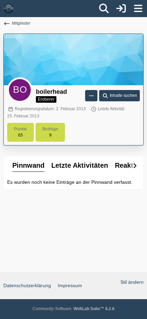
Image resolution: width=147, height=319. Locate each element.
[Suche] (104, 8)
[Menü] (138, 8)
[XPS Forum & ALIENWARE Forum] (8, 8)
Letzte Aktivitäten (79, 165)
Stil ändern (132, 282)
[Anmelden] (121, 8)
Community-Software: (73, 308)
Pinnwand (28, 165)
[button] (91, 96)
